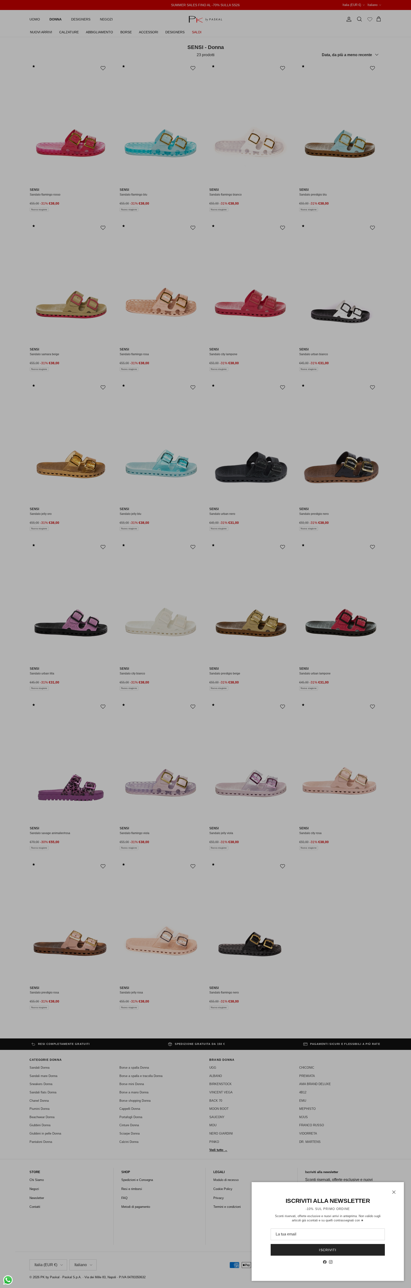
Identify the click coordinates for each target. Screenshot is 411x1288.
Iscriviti (327, 1250)
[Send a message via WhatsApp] (8, 1280)
